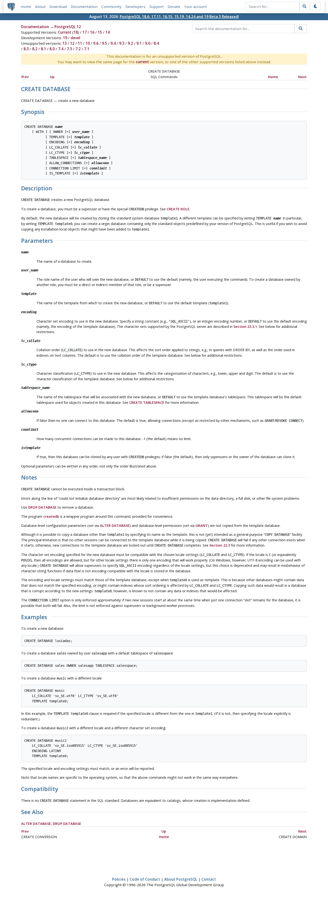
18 (75, 32)
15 (100, 32)
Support (156, 6)
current (142, 61)
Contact (208, 879)
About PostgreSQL (180, 879)
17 (84, 32)
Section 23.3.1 (245, 326)
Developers (135, 6)
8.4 (156, 43)
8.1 (43, 48)
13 (64, 43)
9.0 (147, 43)
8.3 (26, 48)
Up (52, 77)
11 (80, 43)
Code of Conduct (145, 879)
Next (302, 77)
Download (58, 6)
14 (107, 32)
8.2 (34, 48)
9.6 (95, 43)
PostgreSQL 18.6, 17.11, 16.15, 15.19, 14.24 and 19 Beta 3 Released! (179, 16)
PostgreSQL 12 (68, 26)
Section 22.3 (219, 545)
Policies (119, 879)
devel (75, 37)
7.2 (78, 48)
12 (72, 43)
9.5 (104, 43)
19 (65, 37)
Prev (25, 77)
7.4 (60, 48)
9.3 (121, 43)
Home (26, 6)
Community (111, 6)
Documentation (84, 6)
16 (92, 32)
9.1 (139, 43)
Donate (174, 6)
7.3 (69, 48)
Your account (195, 6)
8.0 (52, 48)
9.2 (130, 43)
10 (87, 43)
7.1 (86, 48)
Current (64, 32)
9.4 (113, 43)
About (40, 6)
